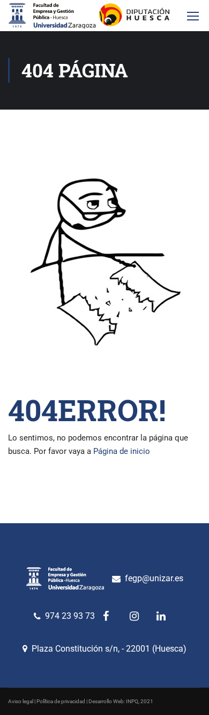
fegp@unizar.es (154, 578)
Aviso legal (20, 701)
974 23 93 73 (70, 616)
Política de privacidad (60, 701)
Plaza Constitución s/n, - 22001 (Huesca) (109, 649)
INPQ (132, 701)
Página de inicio (121, 451)
